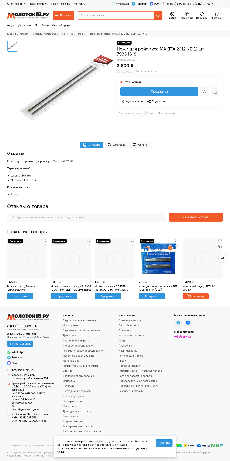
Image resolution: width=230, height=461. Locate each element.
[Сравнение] (215, 91)
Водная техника (73, 421)
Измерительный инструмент (80, 365)
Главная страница (130, 320)
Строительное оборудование (81, 330)
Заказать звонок (20, 343)
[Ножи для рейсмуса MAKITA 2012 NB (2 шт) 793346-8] (66, 87)
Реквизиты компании (131, 391)
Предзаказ (159, 92)
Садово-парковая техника (79, 320)
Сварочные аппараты (76, 340)
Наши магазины (60, 3)
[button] (7, 258)
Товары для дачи (73, 396)
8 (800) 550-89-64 (179, 3)
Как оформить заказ (131, 335)
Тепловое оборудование (78, 376)
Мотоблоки (42, 25)
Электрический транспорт (79, 426)
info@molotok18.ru (23, 370)
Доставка (119, 144)
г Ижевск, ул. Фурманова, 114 (30, 378)
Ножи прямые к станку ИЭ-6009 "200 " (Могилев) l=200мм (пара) (71, 288)
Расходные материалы (44, 33)
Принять (164, 443)
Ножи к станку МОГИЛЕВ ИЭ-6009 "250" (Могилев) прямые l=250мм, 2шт (110, 288)
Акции (11, 25)
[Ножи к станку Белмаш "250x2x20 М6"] (27, 258)
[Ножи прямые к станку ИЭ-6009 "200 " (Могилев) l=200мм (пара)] (71, 258)
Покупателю (36, 3)
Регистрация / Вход (131, 355)
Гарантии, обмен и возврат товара (140, 370)
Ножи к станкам (78, 33)
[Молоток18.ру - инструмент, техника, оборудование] (28, 15)
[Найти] (158, 15)
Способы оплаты (129, 325)
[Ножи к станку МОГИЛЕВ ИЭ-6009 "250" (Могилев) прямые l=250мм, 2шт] (115, 258)
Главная (11, 33)
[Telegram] (178, 323)
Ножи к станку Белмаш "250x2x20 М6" (21, 288)
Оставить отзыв (195, 217)
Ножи (63, 33)
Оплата (142, 144)
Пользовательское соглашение (138, 381)
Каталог (24, 33)
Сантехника (70, 406)
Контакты (80, 3)
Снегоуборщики (62, 25)
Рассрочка (125, 345)
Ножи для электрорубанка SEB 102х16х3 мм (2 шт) (158, 288)
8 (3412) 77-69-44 (204, 3)
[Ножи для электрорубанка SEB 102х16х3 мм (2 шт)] (159, 258)
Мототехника (71, 360)
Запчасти (69, 386)
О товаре (94, 144)
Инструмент (70, 325)
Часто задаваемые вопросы (136, 376)
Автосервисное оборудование (82, 431)
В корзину (198, 296)
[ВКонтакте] (188, 323)
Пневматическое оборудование (83, 350)
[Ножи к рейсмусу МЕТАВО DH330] (203, 258)
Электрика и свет (74, 401)
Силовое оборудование (78, 345)
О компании (14, 3)
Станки (67, 370)
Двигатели (24, 25)
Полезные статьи (129, 365)
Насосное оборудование (78, 355)
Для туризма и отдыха (77, 411)
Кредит (123, 340)
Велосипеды (70, 416)
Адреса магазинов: (23, 375)
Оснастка (69, 381)
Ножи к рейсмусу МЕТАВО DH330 (199, 288)
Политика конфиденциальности (138, 386)
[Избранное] (204, 91)
